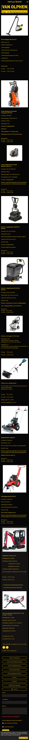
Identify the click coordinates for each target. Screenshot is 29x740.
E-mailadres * (5, 699)
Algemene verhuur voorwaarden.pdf (10, 716)
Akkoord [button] (23, 737)
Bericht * (4, 706)
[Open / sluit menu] (27, 2)
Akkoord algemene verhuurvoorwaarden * (12, 720)
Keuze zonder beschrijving (10, 723)
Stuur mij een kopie (8, 726)
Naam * (4, 692)
